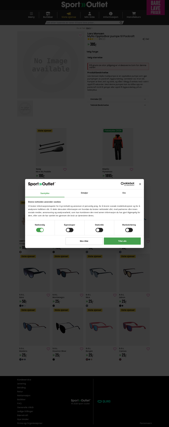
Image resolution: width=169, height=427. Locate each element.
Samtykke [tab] (45, 193)
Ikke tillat (84, 241)
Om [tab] (124, 193)
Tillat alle (122, 241)
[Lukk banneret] (140, 184)
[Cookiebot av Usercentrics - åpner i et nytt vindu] (122, 184)
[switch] (69, 230)
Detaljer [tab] (84, 193)
